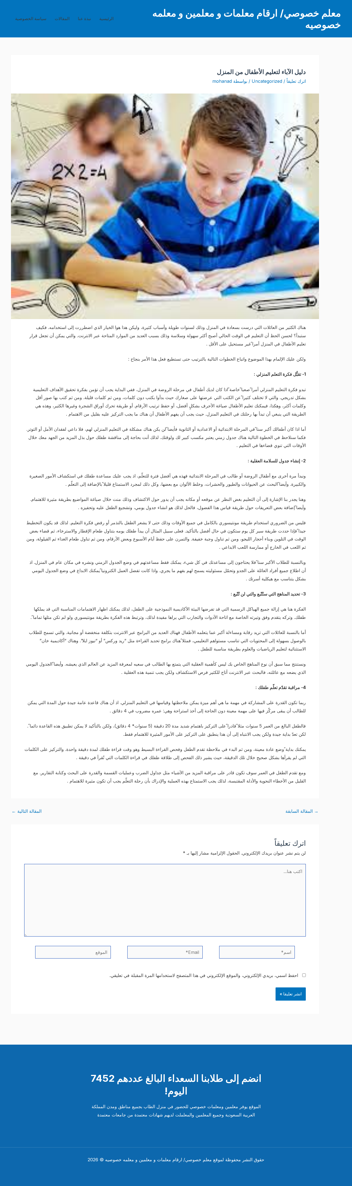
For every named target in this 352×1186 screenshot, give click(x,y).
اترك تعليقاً (296, 81)
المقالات (62, 18)
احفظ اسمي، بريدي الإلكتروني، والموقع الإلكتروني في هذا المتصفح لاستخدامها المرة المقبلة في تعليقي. (203, 975)
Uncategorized (267, 81)
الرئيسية (106, 18)
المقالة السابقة (301, 811)
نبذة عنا (84, 18)
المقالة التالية (27, 811)
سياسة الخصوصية (30, 18)
